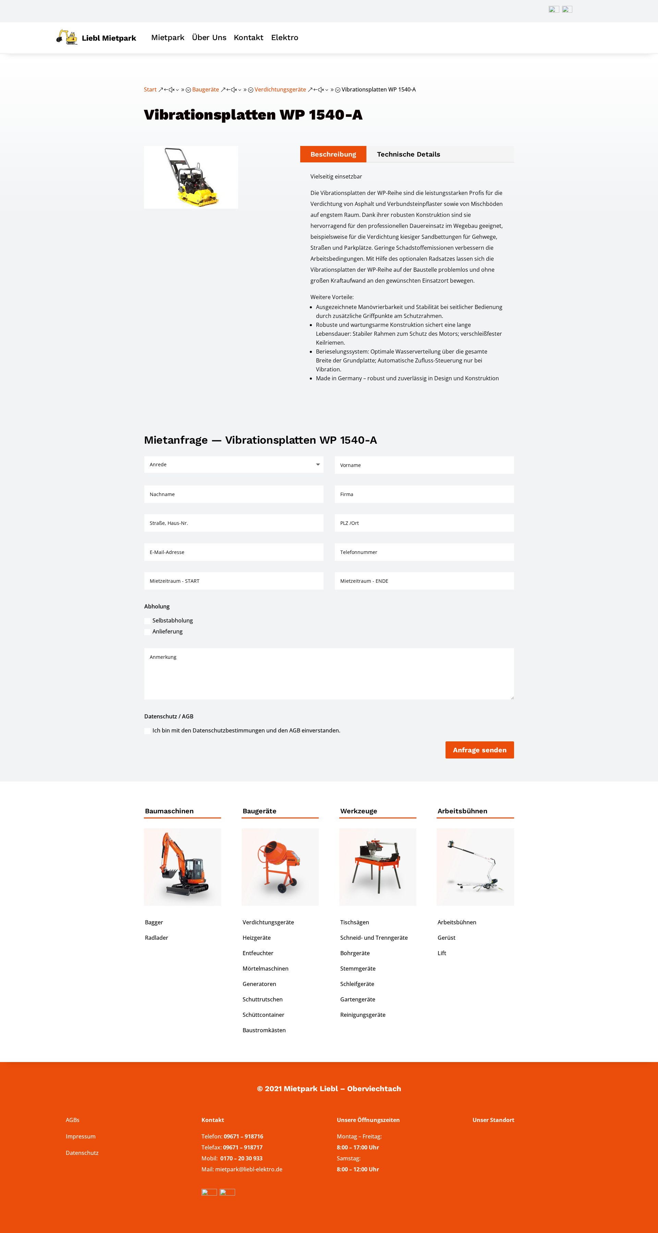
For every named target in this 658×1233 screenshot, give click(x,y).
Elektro (284, 37)
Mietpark (167, 37)
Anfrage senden (480, 750)
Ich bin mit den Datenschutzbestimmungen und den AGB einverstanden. (246, 730)
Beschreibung (333, 154)
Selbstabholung (173, 620)
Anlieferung (168, 631)
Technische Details (408, 154)
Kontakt (248, 37)
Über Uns (209, 37)
